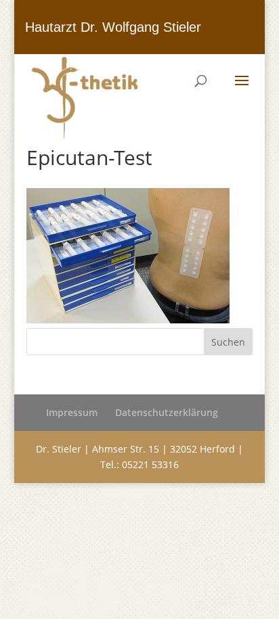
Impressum (72, 412)
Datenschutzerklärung (166, 412)
